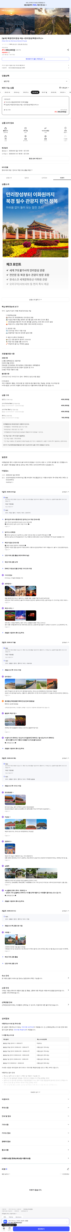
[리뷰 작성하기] (68, 1169)
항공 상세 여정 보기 (35, 158)
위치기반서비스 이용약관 (15, 1209)
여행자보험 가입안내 (7, 1211)
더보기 (7, 526)
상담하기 (9, 1229)
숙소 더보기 (8, 506)
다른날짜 (64, 88)
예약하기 (41, 1229)
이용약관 (4, 1209)
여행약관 (16, 1211)
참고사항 (5, 1150)
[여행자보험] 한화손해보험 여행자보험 (16, 1158)
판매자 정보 (6, 1141)
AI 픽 (4, 1229)
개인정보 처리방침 (28, 1209)
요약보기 (64, 492)
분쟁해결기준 (24, 1211)
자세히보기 (9, 482)
